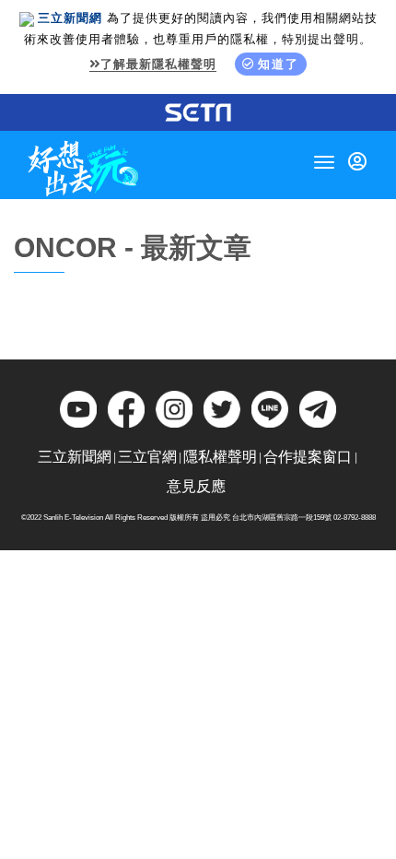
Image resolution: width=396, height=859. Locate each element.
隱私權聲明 (220, 457)
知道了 (278, 64)
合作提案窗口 (307, 457)
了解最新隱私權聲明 (158, 64)
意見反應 (196, 486)
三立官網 (147, 457)
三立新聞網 (74, 457)
